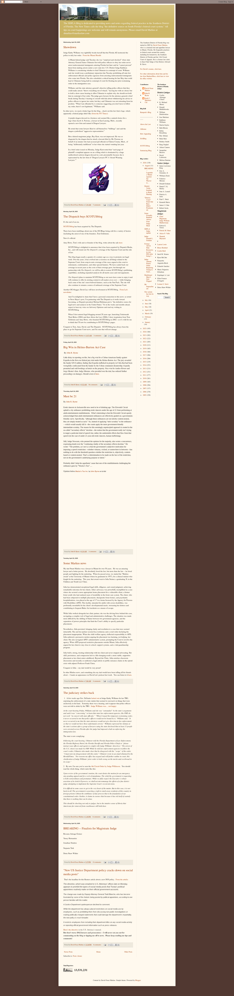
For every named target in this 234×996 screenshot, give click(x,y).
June (146, 303)
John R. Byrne (72, 352)
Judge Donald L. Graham (148, 238)
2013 (145, 368)
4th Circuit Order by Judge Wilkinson (105, 766)
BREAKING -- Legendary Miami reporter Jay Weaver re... (148, 175)
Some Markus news (74, 563)
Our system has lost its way (148, 294)
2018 (145, 352)
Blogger (138, 980)
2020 (145, 345)
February (148, 317)
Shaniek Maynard (162, 237)
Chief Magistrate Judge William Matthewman (164, 219)
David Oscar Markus (160, 45)
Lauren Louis (162, 244)
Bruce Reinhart (162, 247)
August (147, 165)
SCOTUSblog (68, 226)
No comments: (93, 385)
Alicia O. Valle (164, 233)
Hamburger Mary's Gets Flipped (148, 278)
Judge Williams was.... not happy (103, 706)
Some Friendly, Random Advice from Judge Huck (148, 219)
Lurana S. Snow (163, 284)
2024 (145, 332)
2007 (145, 388)
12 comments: (97, 862)
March (147, 313)
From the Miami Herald (92, 55)
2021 (145, 342)
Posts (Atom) (77, 956)
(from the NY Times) (100, 113)
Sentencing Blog (145, 150)
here (120, 242)
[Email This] (108, 205)
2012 (145, 372)
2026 (145, 162)
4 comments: (97, 681)
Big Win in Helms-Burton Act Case (84, 347)
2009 (145, 382)
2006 (145, 392)
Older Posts (128, 952)
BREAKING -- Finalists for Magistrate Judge (90, 828)
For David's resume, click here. (151, 69)
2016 (145, 358)
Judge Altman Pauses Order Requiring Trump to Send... (148, 265)
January (147, 322)
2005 (145, 395)
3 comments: (98, 336)
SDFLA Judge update (147, 231)
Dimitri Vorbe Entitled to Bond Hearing (148, 190)
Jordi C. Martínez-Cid (148, 100)
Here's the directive (70, 929)
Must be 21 (70, 396)
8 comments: (97, 817)
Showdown (69, 47)
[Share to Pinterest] (118, 205)
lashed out (95, 698)
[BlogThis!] (111, 205)
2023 (145, 335)
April (147, 310)
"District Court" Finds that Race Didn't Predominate (148, 203)
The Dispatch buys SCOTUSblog (82, 216)
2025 (145, 328)
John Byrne (95, 471)
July (146, 300)
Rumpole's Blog (145, 112)
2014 (145, 365)
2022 (145, 338)
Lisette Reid (161, 251)
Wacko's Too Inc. (81, 471)
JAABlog (143, 138)
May (146, 307)
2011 (145, 375)
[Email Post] (104, 205)
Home (98, 952)
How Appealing (145, 134)
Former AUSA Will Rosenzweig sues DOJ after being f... (148, 250)
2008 (145, 385)
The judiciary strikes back (78, 693)
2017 (145, 355)
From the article (122, 879)
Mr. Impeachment (148, 286)
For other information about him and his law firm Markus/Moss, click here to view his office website (154, 76)
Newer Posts (68, 952)
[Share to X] (113, 205)
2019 (145, 348)
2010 (145, 378)
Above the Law (145, 124)
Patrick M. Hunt (165, 230)
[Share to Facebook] (115, 205)
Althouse (143, 129)
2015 (145, 362)
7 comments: (97, 205)
